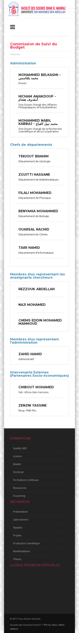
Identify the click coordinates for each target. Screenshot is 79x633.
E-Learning (19, 496)
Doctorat (18, 472)
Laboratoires (20, 519)
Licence (17, 456)
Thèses (17, 559)
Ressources (19, 488)
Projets (17, 535)
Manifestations (21, 551)
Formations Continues (25, 480)
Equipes (17, 527)
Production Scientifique (26, 543)
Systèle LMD (20, 448)
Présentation (20, 511)
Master (17, 464)
